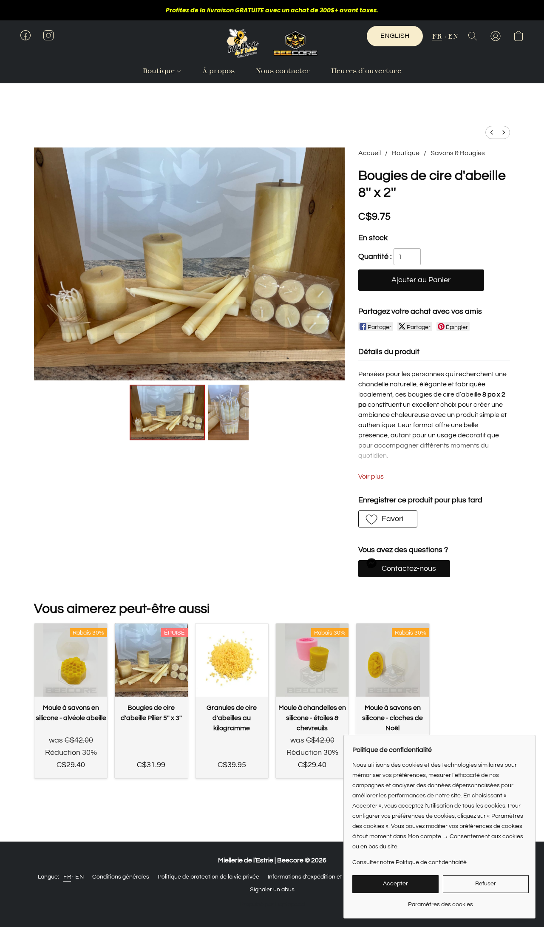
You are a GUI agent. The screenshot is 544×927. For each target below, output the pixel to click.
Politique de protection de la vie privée (208, 877)
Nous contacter (283, 70)
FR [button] (437, 36)
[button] (272, 43)
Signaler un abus (272, 890)
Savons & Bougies (458, 153)
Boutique (159, 70)
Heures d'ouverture (366, 70)
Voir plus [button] (371, 476)
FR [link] (67, 877)
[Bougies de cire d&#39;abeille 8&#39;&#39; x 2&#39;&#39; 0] (167, 412)
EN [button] (453, 36)
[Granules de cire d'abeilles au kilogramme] (232, 660)
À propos (218, 70)
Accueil (369, 153)
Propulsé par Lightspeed (272, 904)
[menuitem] (492, 132)
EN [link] (79, 877)
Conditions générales (120, 877)
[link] (440, 901)
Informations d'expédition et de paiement (322, 877)
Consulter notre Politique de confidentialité (409, 862)
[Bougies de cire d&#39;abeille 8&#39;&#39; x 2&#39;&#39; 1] (228, 412)
